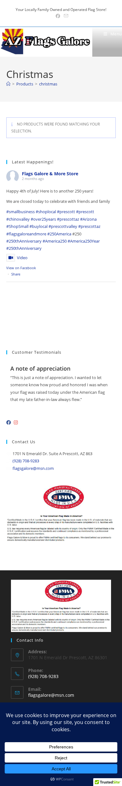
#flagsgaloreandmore (26, 234)
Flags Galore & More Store (50, 174)
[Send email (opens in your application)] (65, 16)
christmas (48, 84)
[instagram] (16, 422)
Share (15, 274)
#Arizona (88, 219)
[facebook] (9, 422)
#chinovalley (18, 219)
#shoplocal (46, 211)
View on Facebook (21, 267)
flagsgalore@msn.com (33, 468)
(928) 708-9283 (26, 461)
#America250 (55, 241)
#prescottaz (68, 219)
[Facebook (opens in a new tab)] (58, 16)
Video (22, 257)
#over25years (43, 219)
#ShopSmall (17, 226)
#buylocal (38, 226)
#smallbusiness (20, 211)
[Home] (8, 84)
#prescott (66, 211)
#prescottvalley (62, 226)
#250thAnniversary (24, 241)
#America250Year (84, 241)
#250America (59, 234)
